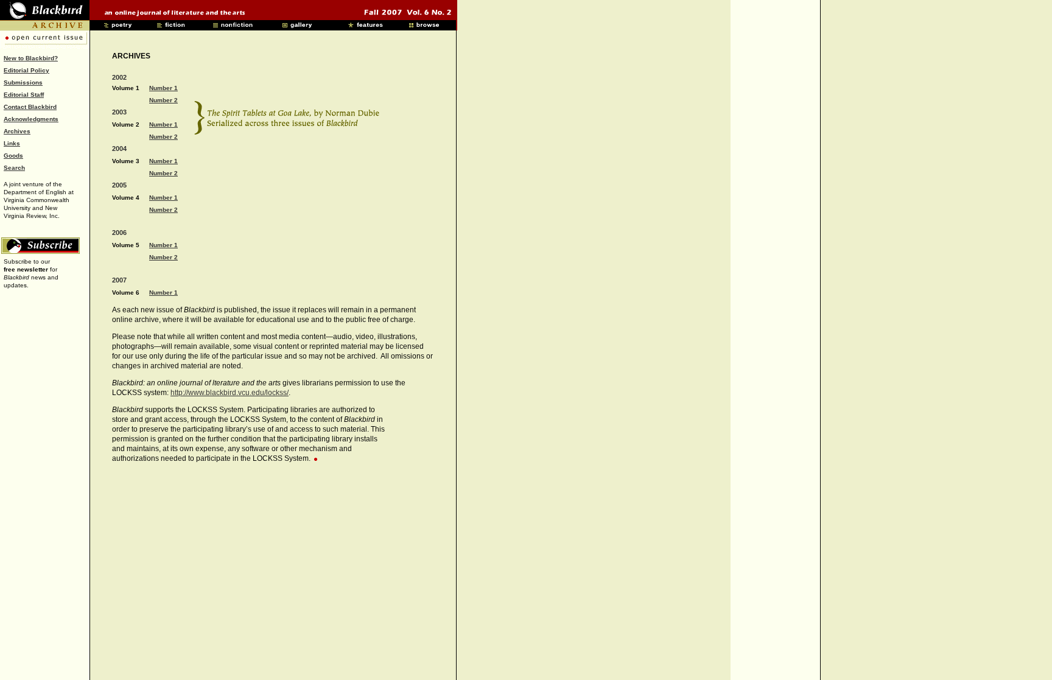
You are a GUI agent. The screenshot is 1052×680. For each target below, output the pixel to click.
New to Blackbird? (31, 58)
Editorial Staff (24, 94)
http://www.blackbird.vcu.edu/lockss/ (229, 392)
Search (14, 167)
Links (12, 143)
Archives (17, 131)
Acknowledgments (31, 119)
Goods (13, 155)
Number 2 (163, 100)
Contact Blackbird (30, 106)
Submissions (23, 82)
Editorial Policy (26, 70)
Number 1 (163, 88)
